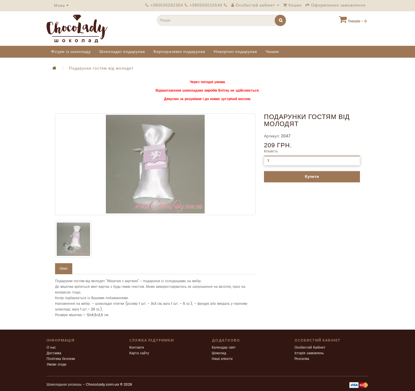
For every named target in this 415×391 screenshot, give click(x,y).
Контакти (136, 347)
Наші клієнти (222, 359)
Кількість (271, 151)
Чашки (272, 51)
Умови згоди (56, 364)
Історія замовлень (309, 353)
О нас (51, 347)
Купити (312, 176)
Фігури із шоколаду (71, 51)
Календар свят (224, 347)
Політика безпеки (61, 359)
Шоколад (219, 353)
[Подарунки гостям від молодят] (155, 164)
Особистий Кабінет (310, 347)
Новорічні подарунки (235, 51)
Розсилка (301, 359)
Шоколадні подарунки (122, 51)
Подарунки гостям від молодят (101, 68)
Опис (64, 268)
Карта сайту (139, 353)
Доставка (54, 353)
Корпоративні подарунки (179, 51)
